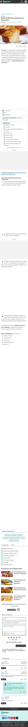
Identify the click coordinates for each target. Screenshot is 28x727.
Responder (3, 668)
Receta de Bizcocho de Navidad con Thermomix (20, 573)
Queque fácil (6, 562)
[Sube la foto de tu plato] (18, 609)
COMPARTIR (22, 2)
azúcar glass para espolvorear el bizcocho (12, 144)
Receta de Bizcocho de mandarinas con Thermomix (19, 597)
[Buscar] (26, 2)
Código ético (22, 725)
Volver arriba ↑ (14, 709)
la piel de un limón (9, 125)
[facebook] (3, 718)
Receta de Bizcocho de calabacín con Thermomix (19, 581)
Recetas (2, 14)
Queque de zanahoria (8, 565)
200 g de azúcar (9, 135)
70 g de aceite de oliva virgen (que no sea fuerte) (13, 130)
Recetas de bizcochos (17, 329)
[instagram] (9, 718)
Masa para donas (7, 558)
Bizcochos (12, 14)
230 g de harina (9, 137)
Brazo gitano (6, 538)
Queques (20, 535)
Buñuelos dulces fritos (8, 549)
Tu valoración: (13, 640)
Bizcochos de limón (13, 541)
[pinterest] (14, 718)
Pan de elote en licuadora (8, 556)
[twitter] (6, 718)
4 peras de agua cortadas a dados (13, 142)
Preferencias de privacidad (19, 724)
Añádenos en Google (22, 46)
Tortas (23, 538)
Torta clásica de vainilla (8, 560)
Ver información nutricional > (14, 147)
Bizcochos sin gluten (15, 538)
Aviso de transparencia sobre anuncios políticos (10, 725)
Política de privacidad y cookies (7, 724)
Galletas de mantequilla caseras (10, 553)
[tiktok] (17, 718)
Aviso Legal (23, 722)
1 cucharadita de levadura (11, 139)
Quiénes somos (17, 722)
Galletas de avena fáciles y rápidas (10, 551)
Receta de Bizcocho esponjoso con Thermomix (13, 174)
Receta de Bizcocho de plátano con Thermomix (20, 589)
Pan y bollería (6, 14)
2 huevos (7, 127)
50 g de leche (8, 133)
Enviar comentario (20, 646)
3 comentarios (19, 22)
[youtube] (11, 718)
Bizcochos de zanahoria (11, 535)
